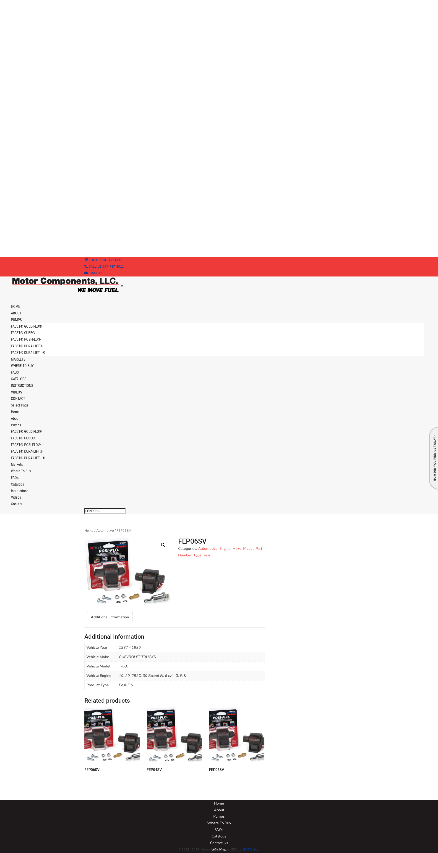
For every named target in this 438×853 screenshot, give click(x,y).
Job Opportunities (105, 260)
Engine (225, 548)
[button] (163, 545)
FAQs (14, 478)
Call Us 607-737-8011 (106, 266)
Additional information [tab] (110, 617)
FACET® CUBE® (23, 333)
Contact (16, 504)
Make (236, 548)
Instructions (22, 385)
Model (248, 548)
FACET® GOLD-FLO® (26, 326)
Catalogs (17, 484)
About (15, 418)
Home (15, 412)
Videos (16, 497)
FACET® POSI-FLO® (26, 339)
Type (197, 555)
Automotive (105, 530)
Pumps (16, 425)
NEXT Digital (250, 850)
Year (207, 555)
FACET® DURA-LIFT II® (28, 353)
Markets (17, 464)
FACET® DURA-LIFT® (27, 346)
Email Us (95, 273)
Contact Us (219, 842)
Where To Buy (22, 366)
